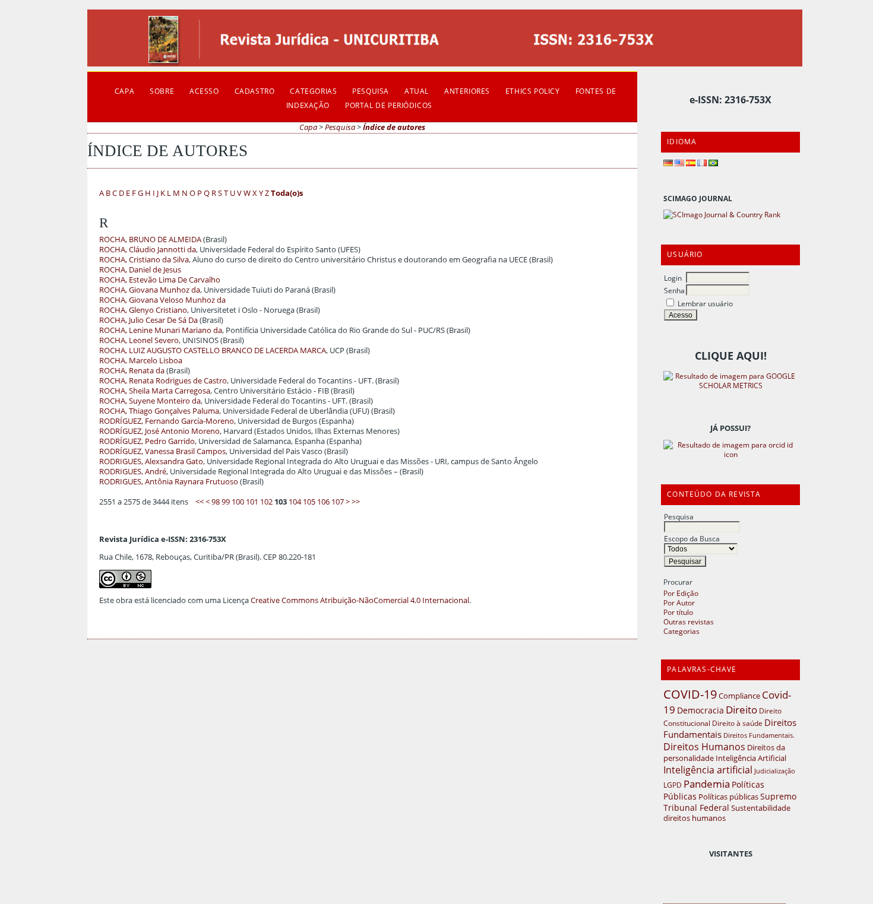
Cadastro (255, 91)
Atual (416, 91)
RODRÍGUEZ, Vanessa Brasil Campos (162, 451)
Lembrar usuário (705, 303)
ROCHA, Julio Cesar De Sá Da (148, 320)
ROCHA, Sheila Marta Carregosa (154, 391)
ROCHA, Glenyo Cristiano (143, 310)
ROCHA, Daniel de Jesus (140, 270)
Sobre (162, 91)
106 (323, 502)
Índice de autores (394, 127)
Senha (674, 290)
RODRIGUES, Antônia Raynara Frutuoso (168, 482)
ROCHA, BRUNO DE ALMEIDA (150, 239)
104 (295, 502)
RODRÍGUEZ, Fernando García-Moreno (166, 421)
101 (252, 502)
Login (673, 278)
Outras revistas (688, 621)
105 (309, 502)
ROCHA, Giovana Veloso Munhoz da (162, 300)
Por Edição (680, 593)
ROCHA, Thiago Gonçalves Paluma (159, 411)
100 (238, 502)
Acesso (204, 91)
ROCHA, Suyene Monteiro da (150, 401)
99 (226, 502)
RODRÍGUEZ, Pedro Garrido (147, 441)
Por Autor (679, 602)
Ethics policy (532, 91)
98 (215, 502)
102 (266, 502)
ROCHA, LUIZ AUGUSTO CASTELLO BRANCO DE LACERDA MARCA (212, 350)
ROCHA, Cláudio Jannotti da (147, 250)
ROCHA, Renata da (132, 371)
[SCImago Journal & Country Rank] (721, 214)
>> (356, 502)
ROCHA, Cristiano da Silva (144, 260)
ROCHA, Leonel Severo (139, 340)
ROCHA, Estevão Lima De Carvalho (159, 280)
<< (199, 502)
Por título (678, 612)
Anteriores (467, 91)
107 (337, 502)
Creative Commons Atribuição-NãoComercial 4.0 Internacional (360, 600)
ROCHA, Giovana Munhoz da (149, 290)
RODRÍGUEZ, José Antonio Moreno (159, 431)
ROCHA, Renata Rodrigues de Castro (163, 381)
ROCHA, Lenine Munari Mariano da (160, 330)
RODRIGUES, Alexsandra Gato (151, 461)
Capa (124, 91)
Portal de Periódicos (388, 105)
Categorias (681, 631)
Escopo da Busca (692, 538)
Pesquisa (679, 516)
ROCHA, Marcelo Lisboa (140, 361)
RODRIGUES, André (132, 472)
